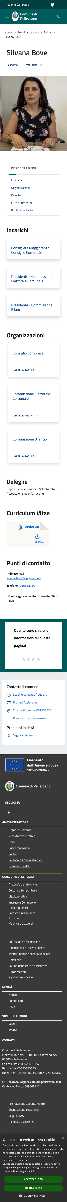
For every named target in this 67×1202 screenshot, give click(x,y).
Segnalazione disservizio (24, 1109)
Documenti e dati (19, 866)
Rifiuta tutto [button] (33, 1188)
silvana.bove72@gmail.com (24, 578)
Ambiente (15, 959)
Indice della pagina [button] (23, 168)
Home (8, 32)
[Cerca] (59, 16)
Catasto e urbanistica (22, 913)
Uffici (12, 842)
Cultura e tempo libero (23, 890)
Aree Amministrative (22, 836)
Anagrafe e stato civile (23, 884)
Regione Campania (17, 4)
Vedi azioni (32, 65)
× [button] (62, 1137)
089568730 (27, 585)
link (32, 1171)
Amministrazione (28, 32)
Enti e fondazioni (19, 848)
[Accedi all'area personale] (52, 4)
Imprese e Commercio (22, 902)
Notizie (13, 994)
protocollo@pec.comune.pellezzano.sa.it (35, 1082)
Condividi (13, 65)
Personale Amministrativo (25, 860)
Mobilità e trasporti (21, 923)
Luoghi (13, 1023)
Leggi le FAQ (16, 1115)
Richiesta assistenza (21, 1121)
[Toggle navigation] (7, 16)
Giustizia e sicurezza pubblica (27, 947)
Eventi (13, 1029)
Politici (48, 32)
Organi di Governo (20, 830)
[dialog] (33, 1168)
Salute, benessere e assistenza (28, 965)
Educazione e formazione (24, 941)
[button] (33, 1196)
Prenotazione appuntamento (27, 1103)
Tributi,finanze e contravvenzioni (29, 953)
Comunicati (16, 1000)
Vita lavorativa (18, 896)
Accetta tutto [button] (33, 1179)
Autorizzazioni (18, 971)
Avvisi (12, 1006)
